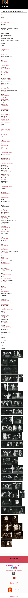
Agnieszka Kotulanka (6, 79)
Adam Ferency (4, 105)
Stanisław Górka (5, 119)
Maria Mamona (4, 145)
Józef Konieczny (5, 49)
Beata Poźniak (4, 99)
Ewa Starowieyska (5, 26)
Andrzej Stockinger (5, 120)
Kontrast (7, 7)
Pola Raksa (3, 179)
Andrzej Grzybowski (5, 114)
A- (4, 7)
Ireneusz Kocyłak (5, 109)
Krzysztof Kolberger (5, 141)
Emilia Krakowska (5, 129)
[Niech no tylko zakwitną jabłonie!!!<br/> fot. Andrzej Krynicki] (6, 357)
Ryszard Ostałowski (5, 159)
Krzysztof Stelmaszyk (6, 278)
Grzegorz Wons (4, 134)
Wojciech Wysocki (5, 65)
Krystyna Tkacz (4, 72)
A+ (2, 7)
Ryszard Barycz (4, 54)
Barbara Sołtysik (5, 95)
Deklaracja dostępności (14, 596)
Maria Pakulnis (4, 92)
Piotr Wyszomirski (5, 122)
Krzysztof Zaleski (5, 22)
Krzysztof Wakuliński (6, 68)
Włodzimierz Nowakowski (7, 163)
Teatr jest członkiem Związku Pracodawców (14, 570)
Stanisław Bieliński (5, 58)
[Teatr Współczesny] (13, 2)
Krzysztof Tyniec (5, 88)
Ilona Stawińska (4, 156)
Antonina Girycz (5, 175)
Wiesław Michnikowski (6, 152)
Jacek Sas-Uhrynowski (6, 172)
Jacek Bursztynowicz (5, 117)
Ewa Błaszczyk (4, 61)
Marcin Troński (4, 166)
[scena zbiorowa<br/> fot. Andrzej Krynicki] (17, 530)
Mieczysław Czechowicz (6, 84)
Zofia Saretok (4, 125)
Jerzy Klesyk (4, 76)
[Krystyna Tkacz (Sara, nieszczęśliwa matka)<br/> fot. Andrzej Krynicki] (6, 522)
